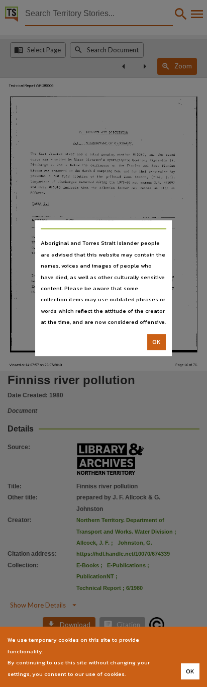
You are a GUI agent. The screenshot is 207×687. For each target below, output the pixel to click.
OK (156, 342)
